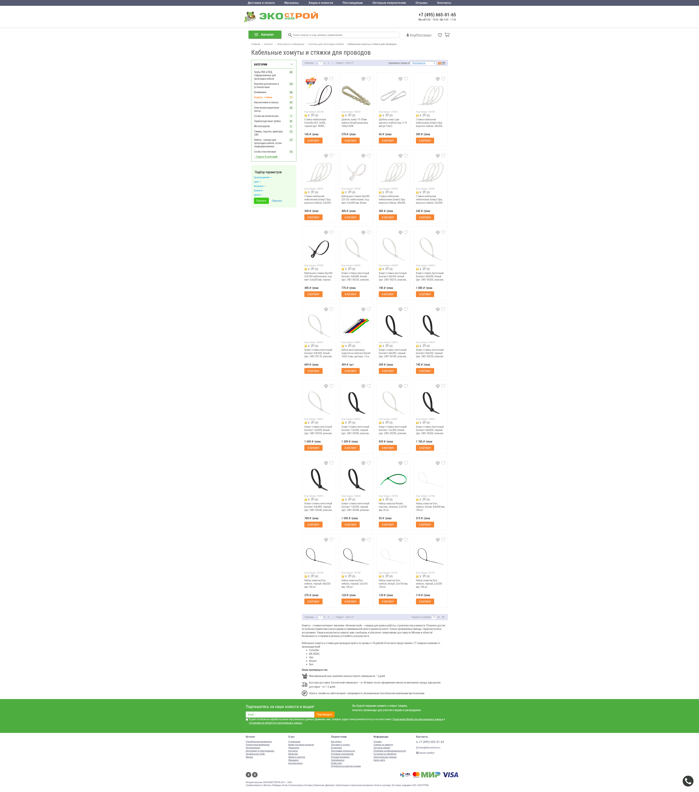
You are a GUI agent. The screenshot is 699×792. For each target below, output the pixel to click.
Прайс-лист (336, 763)
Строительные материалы (259, 741)
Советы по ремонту (383, 744)
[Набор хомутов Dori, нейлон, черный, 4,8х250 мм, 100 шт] (319, 556)
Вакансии (293, 754)
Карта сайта (379, 760)
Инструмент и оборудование (260, 750)
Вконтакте (248, 774)
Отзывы (422, 2)
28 (434, 617)
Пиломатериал (253, 747)
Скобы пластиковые (265, 151)
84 (443, 617)
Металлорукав (262, 126)
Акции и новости (321, 2)
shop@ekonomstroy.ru (429, 747)
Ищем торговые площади (301, 744)
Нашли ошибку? (426, 752)
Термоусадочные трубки (267, 121)
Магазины (291, 2)
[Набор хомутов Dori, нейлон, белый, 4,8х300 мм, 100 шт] (430, 480)
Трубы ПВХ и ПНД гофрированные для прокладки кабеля (265, 75)
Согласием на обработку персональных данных (275, 723)
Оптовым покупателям (389, 2)
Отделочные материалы (258, 744)
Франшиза (293, 760)
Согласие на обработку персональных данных (385, 755)
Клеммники (260, 92)
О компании (294, 741)
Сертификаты (337, 760)
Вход (413, 34)
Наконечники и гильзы (266, 102)
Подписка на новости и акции (346, 766)
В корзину (313, 140)
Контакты (444, 2)
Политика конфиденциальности (390, 750)
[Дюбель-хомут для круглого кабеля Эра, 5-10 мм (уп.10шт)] (393, 96)
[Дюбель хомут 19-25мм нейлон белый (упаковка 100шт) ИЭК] (356, 96)
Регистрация (423, 34)
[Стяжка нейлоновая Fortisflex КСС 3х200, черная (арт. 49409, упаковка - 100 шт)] (319, 96)
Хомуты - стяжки (263, 97)
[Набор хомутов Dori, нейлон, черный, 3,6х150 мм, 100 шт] (356, 556)
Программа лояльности (343, 750)
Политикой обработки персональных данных (418, 719)
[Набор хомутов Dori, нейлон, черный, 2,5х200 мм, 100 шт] (430, 556)
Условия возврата (340, 757)
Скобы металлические (266, 116)
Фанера (249, 757)
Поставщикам (353, 2)
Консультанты (295, 763)
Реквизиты (293, 747)
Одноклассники (255, 774)
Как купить (336, 741)
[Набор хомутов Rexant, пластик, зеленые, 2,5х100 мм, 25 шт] (393, 480)
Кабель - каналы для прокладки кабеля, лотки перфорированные (268, 143)
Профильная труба (255, 754)
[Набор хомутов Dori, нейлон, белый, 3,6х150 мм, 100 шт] (393, 556)
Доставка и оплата (261, 2)
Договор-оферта (382, 747)
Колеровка (336, 747)
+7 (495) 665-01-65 (437, 14)
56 (438, 617)
